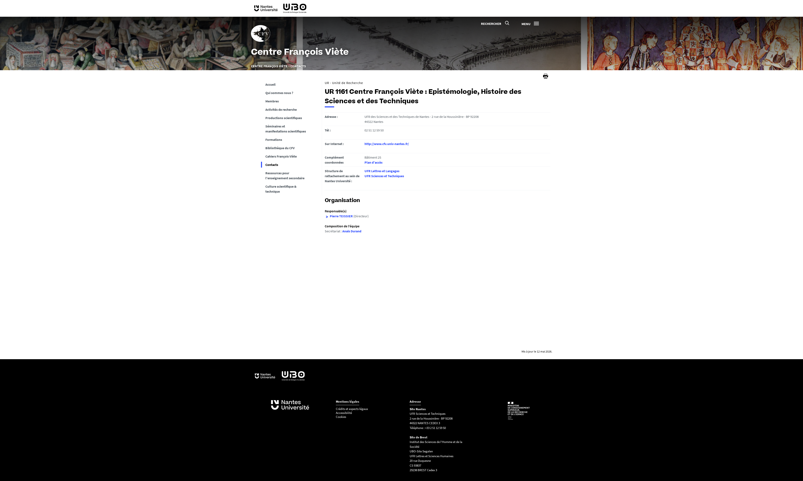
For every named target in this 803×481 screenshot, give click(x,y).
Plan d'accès (373, 162)
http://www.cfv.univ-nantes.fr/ (386, 144)
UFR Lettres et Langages (381, 171)
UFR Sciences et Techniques (384, 176)
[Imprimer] (545, 76)
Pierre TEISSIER (341, 216)
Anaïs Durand (351, 231)
